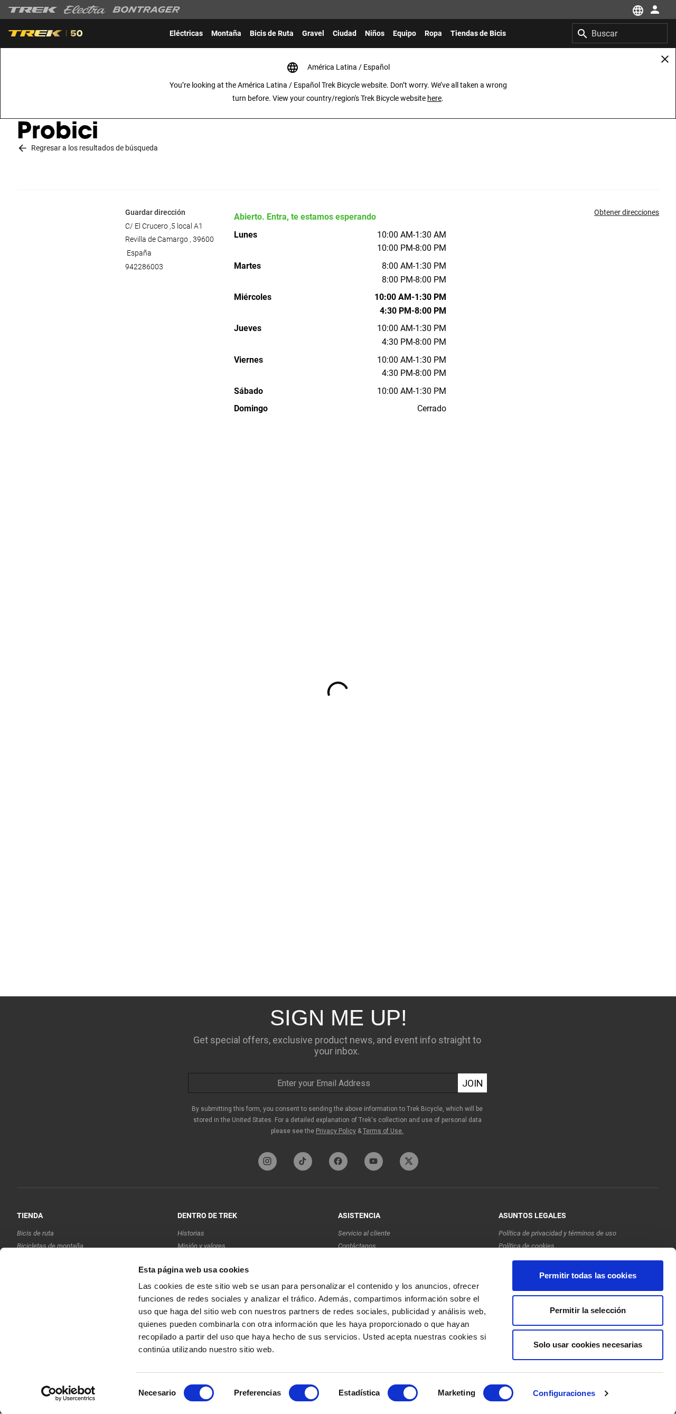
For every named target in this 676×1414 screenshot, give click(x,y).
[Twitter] (409, 1161)
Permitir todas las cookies (587, 1275)
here (434, 98)
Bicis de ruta (35, 1233)
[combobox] (620, 33)
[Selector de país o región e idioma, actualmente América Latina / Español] (637, 9)
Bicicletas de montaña (50, 1246)
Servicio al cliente (364, 1233)
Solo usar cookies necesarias (588, 1344)
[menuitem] (186, 33)
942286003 (144, 266)
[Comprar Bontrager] (146, 9)
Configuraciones (564, 1393)
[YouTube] (373, 1161)
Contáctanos (357, 1246)
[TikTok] (303, 1161)
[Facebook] (338, 1161)
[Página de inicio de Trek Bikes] (33, 10)
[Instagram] (267, 1161)
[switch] (304, 1392)
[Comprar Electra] (85, 9)
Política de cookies (527, 1246)
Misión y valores (201, 1246)
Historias (190, 1233)
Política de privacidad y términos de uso (557, 1233)
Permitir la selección (588, 1310)
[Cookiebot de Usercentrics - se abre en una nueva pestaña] (68, 1393)
